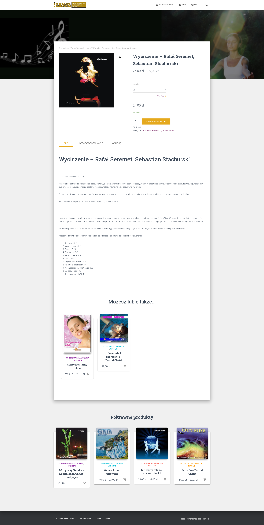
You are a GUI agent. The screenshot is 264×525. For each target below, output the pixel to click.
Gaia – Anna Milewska (112, 472)
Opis (66, 143)
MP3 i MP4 (96, 48)
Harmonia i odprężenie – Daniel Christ (113, 357)
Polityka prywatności (65, 519)
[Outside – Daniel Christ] (192, 443)
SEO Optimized (86, 519)
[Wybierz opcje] (88, 374)
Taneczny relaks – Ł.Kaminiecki (152, 471)
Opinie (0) (116, 143)
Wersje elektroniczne (83, 48)
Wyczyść (160, 96)
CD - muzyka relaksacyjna (153, 130)
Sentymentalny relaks (77, 366)
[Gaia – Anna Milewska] (112, 443)
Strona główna (166, 5)
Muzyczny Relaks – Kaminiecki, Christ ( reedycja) (72, 474)
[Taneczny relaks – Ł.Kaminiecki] (152, 443)
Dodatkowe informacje (91, 143)
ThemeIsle (205, 519)
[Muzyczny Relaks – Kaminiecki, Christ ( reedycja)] (71, 443)
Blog (184, 5)
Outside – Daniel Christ (192, 472)
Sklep (196, 5)
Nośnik (136, 84)
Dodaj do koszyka (154, 121)
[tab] (68, 143)
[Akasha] (70, 5)
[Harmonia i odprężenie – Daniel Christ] (114, 328)
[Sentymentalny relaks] (77, 333)
